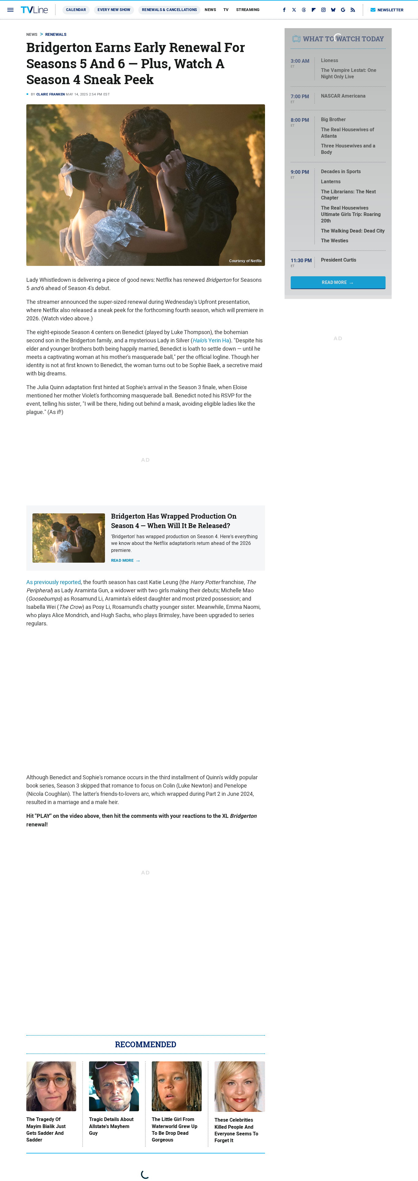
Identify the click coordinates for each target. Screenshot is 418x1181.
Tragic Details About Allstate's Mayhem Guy (111, 1126)
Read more (122, 560)
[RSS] (353, 10)
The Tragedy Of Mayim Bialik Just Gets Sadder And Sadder (45, 1129)
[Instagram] (323, 10)
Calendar (76, 10)
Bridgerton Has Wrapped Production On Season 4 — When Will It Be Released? (174, 521)
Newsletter (390, 10)
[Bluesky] (333, 10)
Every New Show (114, 10)
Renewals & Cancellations (169, 10)
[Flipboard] (313, 10)
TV (226, 10)
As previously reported (53, 582)
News (210, 10)
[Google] (343, 10)
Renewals (55, 34)
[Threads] (304, 10)
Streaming (248, 10)
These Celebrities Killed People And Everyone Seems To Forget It (236, 1130)
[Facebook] (284, 10)
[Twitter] (294, 10)
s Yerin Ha (210, 340)
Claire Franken (50, 94)
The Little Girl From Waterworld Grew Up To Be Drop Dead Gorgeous (174, 1129)
